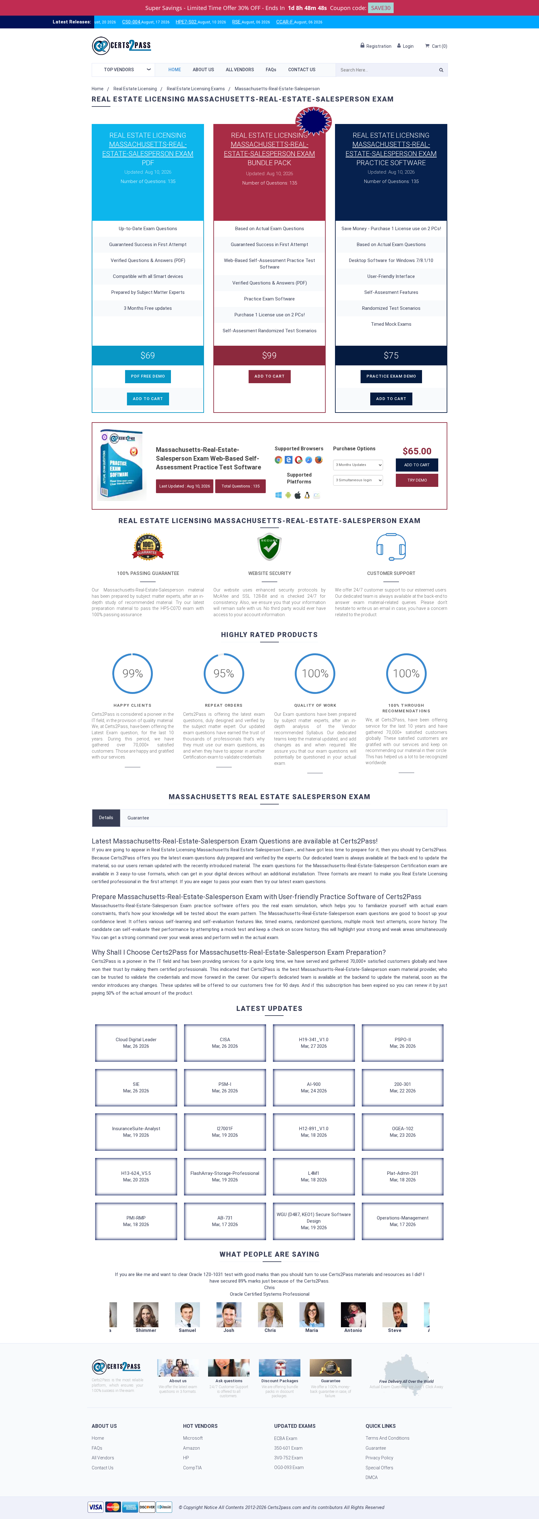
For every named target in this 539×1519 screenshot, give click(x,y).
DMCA (372, 1477)
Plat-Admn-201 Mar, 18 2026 (403, 1176)
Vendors (119, 69)
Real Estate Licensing (135, 88)
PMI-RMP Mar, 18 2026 (136, 1221)
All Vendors (240, 69)
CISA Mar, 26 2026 (225, 1043)
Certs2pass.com (284, 1507)
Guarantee (138, 818)
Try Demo (417, 480)
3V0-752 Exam (288, 1457)
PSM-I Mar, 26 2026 (225, 1087)
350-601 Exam (288, 1448)
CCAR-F (248, 22)
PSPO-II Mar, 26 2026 (403, 1043)
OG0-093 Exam (289, 1467)
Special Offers (379, 1467)
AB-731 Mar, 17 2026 (225, 1221)
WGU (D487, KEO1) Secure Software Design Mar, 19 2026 (314, 1221)
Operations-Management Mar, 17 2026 (403, 1221)
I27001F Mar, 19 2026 (225, 1132)
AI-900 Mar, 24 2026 (314, 1087)
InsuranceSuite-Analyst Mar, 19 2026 (136, 1132)
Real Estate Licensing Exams (196, 88)
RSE (199, 22)
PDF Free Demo (148, 376)
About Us (203, 69)
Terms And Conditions (388, 1438)
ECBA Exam (285, 1438)
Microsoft (193, 1438)
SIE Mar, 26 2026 (136, 1087)
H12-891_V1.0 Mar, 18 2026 (313, 1132)
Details (106, 817)
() (439, 46)
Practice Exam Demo (391, 376)
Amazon (191, 1448)
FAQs (271, 69)
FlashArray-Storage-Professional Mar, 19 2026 (225, 1176)
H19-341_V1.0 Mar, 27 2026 (313, 1043)
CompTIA (192, 1467)
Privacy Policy (379, 1457)
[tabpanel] (270, 1318)
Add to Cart (417, 465)
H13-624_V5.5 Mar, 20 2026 (136, 1176)
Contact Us (301, 69)
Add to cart (148, 398)
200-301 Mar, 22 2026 (403, 1087)
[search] (441, 71)
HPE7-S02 (149, 22)
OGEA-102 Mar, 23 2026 (403, 1132)
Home (174, 69)
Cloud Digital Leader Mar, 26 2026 (136, 1043)
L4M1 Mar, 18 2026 (314, 1176)
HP (186, 1457)
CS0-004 (94, 22)
